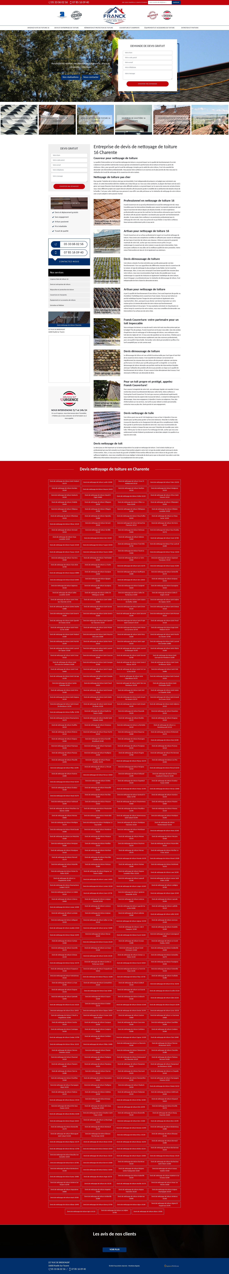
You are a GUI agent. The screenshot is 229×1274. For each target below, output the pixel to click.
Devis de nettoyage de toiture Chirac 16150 (64, 1044)
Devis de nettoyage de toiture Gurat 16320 (131, 935)
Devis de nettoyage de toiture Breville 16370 (164, 1107)
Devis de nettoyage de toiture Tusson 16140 (64, 545)
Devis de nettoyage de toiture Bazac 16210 (97, 1156)
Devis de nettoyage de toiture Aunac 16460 (64, 1177)
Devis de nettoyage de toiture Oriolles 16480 (97, 782)
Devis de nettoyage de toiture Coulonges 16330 (64, 1030)
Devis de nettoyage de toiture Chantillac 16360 (64, 1079)
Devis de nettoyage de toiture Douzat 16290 (164, 1005)
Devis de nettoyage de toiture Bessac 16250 (131, 1142)
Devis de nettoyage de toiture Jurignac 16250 (98, 914)
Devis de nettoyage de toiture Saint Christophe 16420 (164, 684)
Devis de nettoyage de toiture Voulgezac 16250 (164, 489)
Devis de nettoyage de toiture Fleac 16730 (131, 977)
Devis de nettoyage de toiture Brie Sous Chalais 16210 (64, 1107)
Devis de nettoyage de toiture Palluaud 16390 (131, 775)
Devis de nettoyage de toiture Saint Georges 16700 (98, 663)
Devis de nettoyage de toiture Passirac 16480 (64, 775)
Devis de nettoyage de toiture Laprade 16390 (164, 900)
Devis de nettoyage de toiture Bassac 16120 (164, 1156)
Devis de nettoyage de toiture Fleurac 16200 (98, 977)
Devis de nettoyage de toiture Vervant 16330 (98, 524)
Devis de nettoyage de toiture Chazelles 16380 (164, 1051)
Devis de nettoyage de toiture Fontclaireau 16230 (64, 977)
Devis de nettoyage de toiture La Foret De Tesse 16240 (131, 970)
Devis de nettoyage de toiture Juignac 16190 (131, 921)
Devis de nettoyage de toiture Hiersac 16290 (97, 935)
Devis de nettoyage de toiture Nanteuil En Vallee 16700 (131, 796)
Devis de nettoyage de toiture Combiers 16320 (98, 1037)
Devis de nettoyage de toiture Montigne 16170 (64, 824)
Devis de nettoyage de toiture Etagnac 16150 (64, 991)
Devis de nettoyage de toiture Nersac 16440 (164, 789)
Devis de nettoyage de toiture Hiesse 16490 (64, 935)
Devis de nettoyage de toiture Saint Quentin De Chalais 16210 (64, 622)
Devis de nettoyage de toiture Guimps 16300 (64, 942)
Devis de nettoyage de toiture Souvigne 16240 (98, 573)
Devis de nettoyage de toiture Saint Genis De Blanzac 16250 (164, 663)
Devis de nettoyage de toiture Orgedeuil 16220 (131, 782)
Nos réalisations (70, 77)
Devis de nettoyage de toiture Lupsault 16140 (131, 879)
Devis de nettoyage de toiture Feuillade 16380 (165, 977)
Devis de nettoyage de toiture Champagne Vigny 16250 (64, 1086)
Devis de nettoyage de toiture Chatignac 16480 (97, 1058)
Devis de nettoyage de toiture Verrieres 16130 (164, 524)
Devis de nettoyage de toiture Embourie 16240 (131, 998)
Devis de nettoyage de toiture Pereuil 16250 (164, 768)
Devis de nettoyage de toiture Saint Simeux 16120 (164, 608)
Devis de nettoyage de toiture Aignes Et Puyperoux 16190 (164, 1205)
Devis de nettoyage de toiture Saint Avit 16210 (131, 691)
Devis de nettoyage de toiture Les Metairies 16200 (64, 838)
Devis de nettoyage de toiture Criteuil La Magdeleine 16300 (64, 1016)
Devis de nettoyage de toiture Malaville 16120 (64, 865)
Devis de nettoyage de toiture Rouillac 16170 (131, 719)
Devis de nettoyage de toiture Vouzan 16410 (98, 489)
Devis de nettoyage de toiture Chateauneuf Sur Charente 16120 (131, 1058)
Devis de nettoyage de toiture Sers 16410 (131, 580)
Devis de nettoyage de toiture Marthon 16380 (98, 852)
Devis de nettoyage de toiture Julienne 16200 (131, 914)
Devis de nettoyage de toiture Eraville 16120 (164, 991)
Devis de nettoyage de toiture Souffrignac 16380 (131, 573)
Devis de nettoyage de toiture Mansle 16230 (131, 858)
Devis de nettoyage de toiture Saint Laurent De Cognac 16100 (64, 649)
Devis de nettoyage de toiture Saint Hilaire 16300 (165, 649)
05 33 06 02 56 (59, 2)
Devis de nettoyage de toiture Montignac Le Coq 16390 (97, 824)
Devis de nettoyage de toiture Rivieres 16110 (64, 733)
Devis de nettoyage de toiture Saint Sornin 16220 (98, 608)
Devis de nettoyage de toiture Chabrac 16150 (64, 1093)
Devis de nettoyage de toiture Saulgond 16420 (131, 587)
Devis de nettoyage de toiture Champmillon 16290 (131, 1079)
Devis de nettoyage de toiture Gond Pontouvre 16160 (131, 949)
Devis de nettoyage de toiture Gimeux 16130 (64, 956)
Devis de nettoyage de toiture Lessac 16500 (64, 907)
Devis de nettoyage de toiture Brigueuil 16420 (165, 1100)
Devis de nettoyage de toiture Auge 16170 (98, 1177)
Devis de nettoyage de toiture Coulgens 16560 (98, 1030)
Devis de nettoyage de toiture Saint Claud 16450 (98, 684)
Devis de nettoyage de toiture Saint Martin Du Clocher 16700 (164, 636)
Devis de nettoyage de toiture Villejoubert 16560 (165, 503)
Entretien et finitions (189, 28)
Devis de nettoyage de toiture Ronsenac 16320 (98, 726)
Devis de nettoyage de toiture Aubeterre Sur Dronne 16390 (164, 1177)
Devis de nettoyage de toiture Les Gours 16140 (98, 949)
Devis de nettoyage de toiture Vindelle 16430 (64, 503)
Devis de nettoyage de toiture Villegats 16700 (98, 510)
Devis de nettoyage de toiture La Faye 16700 (64, 984)
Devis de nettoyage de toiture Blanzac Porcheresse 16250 (98, 1135)
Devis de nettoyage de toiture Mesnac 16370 (131, 838)
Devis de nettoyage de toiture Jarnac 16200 (97, 928)
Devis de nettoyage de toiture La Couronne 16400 (164, 1016)
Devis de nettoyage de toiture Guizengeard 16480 (164, 935)
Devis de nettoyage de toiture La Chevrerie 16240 (131, 1044)
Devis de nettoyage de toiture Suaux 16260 (164, 566)
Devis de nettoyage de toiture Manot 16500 (164, 858)
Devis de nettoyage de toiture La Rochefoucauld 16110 (164, 726)
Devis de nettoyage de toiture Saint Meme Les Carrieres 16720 (131, 629)
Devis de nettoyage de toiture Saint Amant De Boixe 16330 (98, 705)
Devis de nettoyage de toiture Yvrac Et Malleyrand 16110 (131, 482)
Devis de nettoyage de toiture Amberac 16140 (164, 1198)
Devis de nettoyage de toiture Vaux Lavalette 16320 (64, 538)
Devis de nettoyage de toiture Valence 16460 (131, 538)
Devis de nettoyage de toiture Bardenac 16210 (131, 1163)
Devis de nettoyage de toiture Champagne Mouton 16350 (165, 1079)
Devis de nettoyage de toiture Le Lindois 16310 (64, 893)
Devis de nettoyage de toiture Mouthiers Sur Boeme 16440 (64, 810)
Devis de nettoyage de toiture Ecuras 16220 (64, 1005)
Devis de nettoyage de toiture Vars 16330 (98, 538)
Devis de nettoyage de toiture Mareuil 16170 (64, 858)
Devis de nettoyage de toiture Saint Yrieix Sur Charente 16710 (64, 601)
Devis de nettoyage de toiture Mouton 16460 (164, 803)
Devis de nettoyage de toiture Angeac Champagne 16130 (164, 1191)
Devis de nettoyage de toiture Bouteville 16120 (131, 1114)
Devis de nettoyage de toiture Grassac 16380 (131, 942)
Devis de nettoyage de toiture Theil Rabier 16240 (98, 559)
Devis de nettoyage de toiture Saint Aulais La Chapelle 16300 (165, 691)
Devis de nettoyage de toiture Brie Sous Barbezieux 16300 (98, 1107)
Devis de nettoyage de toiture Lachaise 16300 (64, 914)
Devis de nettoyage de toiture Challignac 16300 (97, 1086)
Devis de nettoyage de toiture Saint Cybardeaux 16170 (131, 677)
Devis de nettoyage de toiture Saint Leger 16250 (131, 643)
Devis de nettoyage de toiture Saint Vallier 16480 (98, 601)
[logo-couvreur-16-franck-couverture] (114, 15)
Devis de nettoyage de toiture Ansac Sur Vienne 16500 (164, 1184)
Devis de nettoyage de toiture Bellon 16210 (131, 1149)
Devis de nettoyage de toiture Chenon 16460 (97, 1051)
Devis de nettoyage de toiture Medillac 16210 (98, 845)
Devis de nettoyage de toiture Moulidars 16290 (131, 810)
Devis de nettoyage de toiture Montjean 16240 (164, 817)
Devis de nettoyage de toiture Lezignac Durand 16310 (98, 900)
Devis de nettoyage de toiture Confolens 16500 (131, 1030)
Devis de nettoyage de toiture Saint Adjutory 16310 (164, 705)
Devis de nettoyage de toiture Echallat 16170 (98, 1005)
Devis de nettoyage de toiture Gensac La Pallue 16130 (131, 956)
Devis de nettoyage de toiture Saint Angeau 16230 (64, 698)
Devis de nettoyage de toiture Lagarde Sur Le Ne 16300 (131, 907)
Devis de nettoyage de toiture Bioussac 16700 (165, 1135)
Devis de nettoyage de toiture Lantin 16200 (97, 482)
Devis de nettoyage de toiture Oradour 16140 (64, 789)
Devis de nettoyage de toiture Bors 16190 (164, 1121)
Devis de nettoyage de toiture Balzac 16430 (97, 1170)
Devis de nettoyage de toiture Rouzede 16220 (131, 712)
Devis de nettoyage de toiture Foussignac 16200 (164, 963)
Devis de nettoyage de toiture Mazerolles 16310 (164, 845)
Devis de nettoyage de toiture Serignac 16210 (165, 580)
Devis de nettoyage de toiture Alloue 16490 (64, 1205)
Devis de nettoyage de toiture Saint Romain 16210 (164, 615)
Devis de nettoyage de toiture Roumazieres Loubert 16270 (64, 886)
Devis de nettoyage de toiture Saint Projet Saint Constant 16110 (131, 622)
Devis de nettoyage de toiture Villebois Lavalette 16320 (164, 510)
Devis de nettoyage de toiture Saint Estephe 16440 (97, 677)
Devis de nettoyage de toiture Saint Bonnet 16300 (97, 691)
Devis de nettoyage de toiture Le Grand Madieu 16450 (164, 942)
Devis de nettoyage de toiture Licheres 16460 (64, 900)
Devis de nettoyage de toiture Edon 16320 (165, 998)
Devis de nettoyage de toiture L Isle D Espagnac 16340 (131, 928)
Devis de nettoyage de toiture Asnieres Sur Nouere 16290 (64, 1184)
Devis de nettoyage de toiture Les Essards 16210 (131, 991)
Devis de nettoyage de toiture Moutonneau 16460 (131, 803)
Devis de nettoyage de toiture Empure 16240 (98, 998)
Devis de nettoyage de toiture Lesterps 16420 (131, 900)
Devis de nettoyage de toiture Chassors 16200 (64, 1065)
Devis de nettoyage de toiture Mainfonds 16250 (164, 865)
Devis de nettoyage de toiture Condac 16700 (64, 1037)
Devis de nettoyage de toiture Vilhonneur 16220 (64, 517)
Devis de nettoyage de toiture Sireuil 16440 (64, 580)
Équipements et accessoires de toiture (159, 28)
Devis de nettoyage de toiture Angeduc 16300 (98, 1191)
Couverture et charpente (129, 28)
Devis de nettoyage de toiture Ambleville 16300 (97, 1198)
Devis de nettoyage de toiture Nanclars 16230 (165, 796)
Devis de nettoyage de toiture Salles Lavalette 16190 (64, 594)
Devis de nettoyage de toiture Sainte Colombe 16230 (64, 684)
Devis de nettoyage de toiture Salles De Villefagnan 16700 (98, 594)
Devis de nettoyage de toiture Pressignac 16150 (131, 747)
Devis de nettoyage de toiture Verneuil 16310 (64, 531)
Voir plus (115, 1249)
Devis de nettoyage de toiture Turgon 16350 (97, 545)
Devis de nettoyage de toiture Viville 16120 (131, 496)
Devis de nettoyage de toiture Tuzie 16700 (165, 538)
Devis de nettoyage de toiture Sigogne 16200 (98, 580)
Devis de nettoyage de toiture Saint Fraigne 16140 (97, 670)
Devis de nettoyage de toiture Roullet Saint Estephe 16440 (97, 719)
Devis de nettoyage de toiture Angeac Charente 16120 (131, 1191)
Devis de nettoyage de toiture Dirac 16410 (64, 1011)
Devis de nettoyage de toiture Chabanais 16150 (131, 1093)
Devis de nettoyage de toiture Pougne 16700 (131, 754)
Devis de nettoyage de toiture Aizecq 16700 (97, 1205)
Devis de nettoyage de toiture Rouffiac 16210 (64, 726)
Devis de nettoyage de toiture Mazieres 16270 (131, 845)
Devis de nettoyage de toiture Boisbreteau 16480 (165, 1128)
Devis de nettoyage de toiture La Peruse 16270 (98, 768)
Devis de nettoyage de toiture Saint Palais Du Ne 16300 (64, 629)
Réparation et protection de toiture (98, 28)
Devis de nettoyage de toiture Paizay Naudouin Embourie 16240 (164, 775)
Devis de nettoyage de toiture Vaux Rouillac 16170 (164, 531)
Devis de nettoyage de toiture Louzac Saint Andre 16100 (164, 879)
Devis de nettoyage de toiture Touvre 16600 (97, 552)
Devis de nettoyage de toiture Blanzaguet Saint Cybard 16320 (64, 1135)
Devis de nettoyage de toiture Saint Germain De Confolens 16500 (64, 663)
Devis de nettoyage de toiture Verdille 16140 (97, 531)
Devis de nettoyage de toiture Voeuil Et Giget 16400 (98, 496)
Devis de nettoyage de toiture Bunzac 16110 (64, 1100)
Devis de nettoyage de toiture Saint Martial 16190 (64, 643)
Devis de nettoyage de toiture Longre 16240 (131, 886)
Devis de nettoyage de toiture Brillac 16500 (131, 1100)
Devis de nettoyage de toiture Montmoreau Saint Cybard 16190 (131, 817)
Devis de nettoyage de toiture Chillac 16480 (97, 1044)
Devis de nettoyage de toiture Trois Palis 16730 (131, 545)
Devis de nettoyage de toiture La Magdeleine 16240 (64, 879)
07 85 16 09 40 (80, 2)
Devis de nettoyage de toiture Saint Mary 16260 (131, 636)
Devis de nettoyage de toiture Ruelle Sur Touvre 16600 (97, 712)
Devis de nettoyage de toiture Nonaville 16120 (98, 789)
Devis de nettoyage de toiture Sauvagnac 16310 (164, 587)
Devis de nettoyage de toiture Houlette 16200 (165, 928)
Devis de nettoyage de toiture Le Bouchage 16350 (97, 1121)
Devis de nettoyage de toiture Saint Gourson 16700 (98, 657)
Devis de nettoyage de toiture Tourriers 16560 (64, 559)
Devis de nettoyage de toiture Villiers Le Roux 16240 (131, 503)
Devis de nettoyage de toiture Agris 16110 (81, 1211)
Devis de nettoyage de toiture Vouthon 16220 (131, 489)
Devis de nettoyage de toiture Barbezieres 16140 (64, 1170)
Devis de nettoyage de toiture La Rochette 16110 (131, 726)
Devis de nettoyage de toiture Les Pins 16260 (164, 761)
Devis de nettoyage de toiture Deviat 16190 (131, 1011)
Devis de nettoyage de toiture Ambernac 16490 (131, 1198)
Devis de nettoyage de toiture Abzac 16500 (148, 1211)
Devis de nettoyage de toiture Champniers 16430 (98, 1079)
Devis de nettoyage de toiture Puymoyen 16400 (97, 747)
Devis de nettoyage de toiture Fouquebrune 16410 (97, 970)
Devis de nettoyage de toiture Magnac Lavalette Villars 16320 (131, 872)
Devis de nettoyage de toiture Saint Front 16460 (64, 670)
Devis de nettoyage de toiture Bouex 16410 (64, 1121)
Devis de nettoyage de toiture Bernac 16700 (64, 1149)
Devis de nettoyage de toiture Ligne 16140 (165, 893)
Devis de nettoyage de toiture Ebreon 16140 (131, 1005)
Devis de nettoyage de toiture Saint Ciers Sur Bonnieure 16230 (131, 684)
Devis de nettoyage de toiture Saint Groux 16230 (64, 657)
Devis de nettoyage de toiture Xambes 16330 (64, 489)
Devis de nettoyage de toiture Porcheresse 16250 (165, 754)
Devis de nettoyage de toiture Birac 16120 (131, 1135)
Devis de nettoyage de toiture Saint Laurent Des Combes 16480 (164, 643)
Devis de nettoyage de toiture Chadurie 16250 (131, 1086)
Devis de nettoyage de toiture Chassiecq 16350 (98, 1065)
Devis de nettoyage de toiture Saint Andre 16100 (98, 698)
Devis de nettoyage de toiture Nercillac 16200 (98, 796)
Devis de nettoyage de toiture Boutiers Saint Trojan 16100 (98, 1114)
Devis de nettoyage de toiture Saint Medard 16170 (64, 482)
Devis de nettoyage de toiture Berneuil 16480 (164, 1142)
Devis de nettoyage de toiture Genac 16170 (64, 963)
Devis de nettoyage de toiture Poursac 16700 (64, 754)
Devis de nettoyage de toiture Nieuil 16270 (64, 796)
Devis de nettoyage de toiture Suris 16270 (131, 566)
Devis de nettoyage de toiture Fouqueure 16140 (64, 970)
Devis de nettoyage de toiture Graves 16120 (97, 942)
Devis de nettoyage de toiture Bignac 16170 (64, 1142)
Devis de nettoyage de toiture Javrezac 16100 (165, 921)
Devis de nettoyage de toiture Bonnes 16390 (131, 1128)
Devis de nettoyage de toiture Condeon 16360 (165, 1030)
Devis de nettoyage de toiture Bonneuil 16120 (98, 1128)
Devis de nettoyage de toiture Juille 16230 (165, 914)
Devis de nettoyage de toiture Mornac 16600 (64, 817)
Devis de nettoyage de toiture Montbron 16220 (97, 831)
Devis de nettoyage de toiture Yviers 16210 (164, 482)
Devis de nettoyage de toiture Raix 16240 (164, 740)
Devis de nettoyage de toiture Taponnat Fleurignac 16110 (164, 559)
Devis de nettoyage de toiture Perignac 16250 (131, 768)
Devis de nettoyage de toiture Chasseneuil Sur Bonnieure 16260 (165, 1065)
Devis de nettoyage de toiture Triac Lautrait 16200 (164, 545)
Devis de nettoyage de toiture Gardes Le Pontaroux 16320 (97, 963)
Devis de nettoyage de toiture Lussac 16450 (97, 879)
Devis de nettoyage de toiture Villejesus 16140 (64, 510)
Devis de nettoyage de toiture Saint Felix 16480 (164, 670)
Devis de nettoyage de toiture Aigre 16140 (131, 1205)
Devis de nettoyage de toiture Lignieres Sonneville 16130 (131, 893)
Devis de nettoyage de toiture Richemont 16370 (164, 733)
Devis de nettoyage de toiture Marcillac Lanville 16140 (98, 858)
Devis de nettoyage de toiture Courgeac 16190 (98, 1023)
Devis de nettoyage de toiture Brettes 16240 (64, 1114)
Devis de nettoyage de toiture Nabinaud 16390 (64, 803)
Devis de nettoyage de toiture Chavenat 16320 (64, 1058)
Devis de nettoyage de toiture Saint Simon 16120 (131, 608)
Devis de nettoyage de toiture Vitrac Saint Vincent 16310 (165, 496)
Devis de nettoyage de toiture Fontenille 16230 (164, 970)
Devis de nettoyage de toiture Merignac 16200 (64, 845)
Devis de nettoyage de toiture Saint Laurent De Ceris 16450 (97, 649)
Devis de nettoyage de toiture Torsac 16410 (164, 552)
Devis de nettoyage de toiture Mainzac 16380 (98, 865)
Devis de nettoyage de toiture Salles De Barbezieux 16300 (131, 594)
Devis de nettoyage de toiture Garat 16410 (131, 963)
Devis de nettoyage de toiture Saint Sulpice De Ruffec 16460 (131, 601)
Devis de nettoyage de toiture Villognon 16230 (98, 503)
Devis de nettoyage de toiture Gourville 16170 (64, 949)
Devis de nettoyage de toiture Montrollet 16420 (98, 817)
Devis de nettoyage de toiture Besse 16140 (98, 1142)
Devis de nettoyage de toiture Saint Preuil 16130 (164, 622)
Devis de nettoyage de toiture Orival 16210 (64, 782)
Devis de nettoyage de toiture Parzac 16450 (97, 775)
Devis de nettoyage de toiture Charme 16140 (98, 1072)
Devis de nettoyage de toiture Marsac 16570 (131, 852)
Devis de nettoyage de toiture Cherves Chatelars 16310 (64, 1051)
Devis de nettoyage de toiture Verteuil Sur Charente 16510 (131, 524)
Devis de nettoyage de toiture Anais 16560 (64, 1198)
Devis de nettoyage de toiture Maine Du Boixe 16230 (64, 872)
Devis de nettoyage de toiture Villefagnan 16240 (131, 510)
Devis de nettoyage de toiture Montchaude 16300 (64, 831)
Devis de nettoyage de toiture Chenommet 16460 (131, 1051)
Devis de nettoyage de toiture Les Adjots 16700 (114, 1212)
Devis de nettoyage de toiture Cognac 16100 (131, 1037)
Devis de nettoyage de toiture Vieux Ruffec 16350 (131, 517)
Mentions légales (134, 1266)
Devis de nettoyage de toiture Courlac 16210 (64, 1023)
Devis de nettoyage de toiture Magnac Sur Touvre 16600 (98, 872)
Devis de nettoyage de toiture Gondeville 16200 (164, 949)
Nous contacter (91, 77)
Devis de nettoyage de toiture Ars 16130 (97, 1184)
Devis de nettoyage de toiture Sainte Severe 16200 (97, 615)
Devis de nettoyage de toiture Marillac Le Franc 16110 (164, 852)
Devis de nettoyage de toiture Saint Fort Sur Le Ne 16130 (131, 670)
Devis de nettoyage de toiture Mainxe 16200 (131, 865)
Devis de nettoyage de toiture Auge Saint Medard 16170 (164, 629)
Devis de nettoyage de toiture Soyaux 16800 (64, 573)
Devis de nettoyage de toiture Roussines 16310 (164, 712)
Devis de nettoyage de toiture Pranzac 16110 (164, 747)
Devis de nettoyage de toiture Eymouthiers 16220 (98, 984)
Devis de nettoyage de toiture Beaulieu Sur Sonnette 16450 (64, 1156)
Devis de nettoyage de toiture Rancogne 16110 (131, 740)
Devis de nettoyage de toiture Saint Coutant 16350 (164, 677)
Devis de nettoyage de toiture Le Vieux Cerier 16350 (164, 517)
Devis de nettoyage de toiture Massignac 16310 (64, 852)
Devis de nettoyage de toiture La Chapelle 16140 (165, 1072)
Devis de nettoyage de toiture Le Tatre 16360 (131, 559)
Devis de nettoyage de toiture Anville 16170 (131, 1184)
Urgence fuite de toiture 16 (38, 28)
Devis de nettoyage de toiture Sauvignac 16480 (97, 587)
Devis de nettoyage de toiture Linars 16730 (97, 893)
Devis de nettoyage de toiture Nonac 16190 (131, 789)
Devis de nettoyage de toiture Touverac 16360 (131, 552)
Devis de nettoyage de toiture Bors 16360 (131, 1121)
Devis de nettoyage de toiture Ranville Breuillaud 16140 (98, 740)
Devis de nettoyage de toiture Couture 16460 (131, 1016)
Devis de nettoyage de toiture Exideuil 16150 (131, 984)
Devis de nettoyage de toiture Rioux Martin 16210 (97, 733)
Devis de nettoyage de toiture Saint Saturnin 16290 (131, 615)
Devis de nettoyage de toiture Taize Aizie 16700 (64, 566)
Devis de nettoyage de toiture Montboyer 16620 (131, 831)
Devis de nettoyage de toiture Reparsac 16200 (131, 733)
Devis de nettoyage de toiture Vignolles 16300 (98, 517)
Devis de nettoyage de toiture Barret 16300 (97, 1163)
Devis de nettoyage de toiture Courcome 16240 (131, 1023)
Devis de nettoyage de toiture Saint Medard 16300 (64, 636)
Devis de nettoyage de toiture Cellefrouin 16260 (164, 1093)
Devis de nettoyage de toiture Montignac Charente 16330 (131, 824)
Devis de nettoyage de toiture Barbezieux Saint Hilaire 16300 (164, 1163)
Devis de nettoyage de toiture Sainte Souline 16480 (64, 608)
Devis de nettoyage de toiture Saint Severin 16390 (64, 615)
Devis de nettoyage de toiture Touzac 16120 (64, 552)
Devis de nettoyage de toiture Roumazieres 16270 (64, 719)
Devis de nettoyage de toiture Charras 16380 (64, 1072)
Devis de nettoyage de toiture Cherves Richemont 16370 (164, 1044)
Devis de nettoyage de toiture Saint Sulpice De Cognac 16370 (164, 601)
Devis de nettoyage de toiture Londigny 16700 (165, 886)
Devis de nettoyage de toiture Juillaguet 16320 (64, 921)
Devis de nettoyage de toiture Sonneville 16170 (164, 573)
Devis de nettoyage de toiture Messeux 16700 (98, 838)
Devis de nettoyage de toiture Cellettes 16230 (98, 1093)
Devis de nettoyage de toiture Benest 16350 (97, 1149)
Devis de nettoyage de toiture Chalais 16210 (164, 1086)
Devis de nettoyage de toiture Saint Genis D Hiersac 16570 (131, 663)
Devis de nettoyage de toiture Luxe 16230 (165, 872)
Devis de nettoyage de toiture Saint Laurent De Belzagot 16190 (131, 649)
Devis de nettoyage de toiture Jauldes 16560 (64, 928)
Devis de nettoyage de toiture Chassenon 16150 (131, 1065)
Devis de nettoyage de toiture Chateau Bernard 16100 (164, 1058)
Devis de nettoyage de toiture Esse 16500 (98, 991)
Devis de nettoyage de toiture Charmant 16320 (131, 1072)
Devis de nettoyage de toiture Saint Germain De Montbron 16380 (164, 657)
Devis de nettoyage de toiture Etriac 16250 (164, 984)
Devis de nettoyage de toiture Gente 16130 (97, 956)
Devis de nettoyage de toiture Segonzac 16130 (64, 587)
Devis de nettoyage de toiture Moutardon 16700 (98, 810)
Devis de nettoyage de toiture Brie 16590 (131, 1107)
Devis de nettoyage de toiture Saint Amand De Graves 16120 (164, 698)
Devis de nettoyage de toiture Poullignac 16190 (97, 754)
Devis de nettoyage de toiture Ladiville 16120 (164, 907)
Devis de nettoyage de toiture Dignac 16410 (97, 1011)
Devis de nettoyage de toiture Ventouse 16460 (131, 531)
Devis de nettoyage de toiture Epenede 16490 (64, 998)
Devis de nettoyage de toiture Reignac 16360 (64, 740)
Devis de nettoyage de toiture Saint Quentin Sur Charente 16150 (97, 622)
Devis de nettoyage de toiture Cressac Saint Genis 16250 (97, 1016)
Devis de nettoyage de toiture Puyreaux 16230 (64, 747)
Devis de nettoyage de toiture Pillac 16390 (64, 768)
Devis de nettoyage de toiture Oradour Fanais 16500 (164, 782)
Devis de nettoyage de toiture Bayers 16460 (131, 1156)
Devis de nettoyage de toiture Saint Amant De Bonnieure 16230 (64, 705)
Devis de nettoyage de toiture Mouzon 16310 (98, 803)
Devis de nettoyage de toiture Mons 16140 (164, 831)
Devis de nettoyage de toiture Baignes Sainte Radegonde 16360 (131, 1170)
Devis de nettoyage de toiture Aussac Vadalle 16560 (164, 1170)
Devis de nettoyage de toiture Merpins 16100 (164, 838)
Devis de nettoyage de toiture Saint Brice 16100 (64, 691)
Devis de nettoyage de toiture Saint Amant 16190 (131, 705)
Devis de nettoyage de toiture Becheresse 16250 (165, 1149)
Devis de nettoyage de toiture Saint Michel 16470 (98, 629)
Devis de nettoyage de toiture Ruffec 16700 (64, 712)
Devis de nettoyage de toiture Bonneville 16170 (64, 1128)
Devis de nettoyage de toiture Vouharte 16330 (64, 496)
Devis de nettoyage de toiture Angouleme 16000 (64, 1191)
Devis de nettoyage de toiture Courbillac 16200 (164, 1023)
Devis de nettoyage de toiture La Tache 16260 (98, 566)
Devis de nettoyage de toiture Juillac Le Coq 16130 (97, 921)
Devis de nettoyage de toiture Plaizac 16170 (131, 761)
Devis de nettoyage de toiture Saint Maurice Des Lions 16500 (98, 636)
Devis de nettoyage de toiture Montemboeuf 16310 (164, 824)
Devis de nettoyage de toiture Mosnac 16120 (164, 810)
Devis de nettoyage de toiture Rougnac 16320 (165, 719)
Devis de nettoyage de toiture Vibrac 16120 (64, 524)
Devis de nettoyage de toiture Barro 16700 (64, 1163)
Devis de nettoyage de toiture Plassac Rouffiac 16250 (97, 761)
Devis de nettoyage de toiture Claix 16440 (165, 1037)
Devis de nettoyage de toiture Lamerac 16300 (98, 907)
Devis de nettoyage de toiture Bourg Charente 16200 (165, 1114)
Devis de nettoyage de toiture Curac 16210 (164, 1011)
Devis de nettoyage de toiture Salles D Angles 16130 (164, 594)
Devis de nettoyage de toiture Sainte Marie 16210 (97, 643)
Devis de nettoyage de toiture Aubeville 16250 (131, 1177)
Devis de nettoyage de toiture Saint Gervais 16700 (131, 657)
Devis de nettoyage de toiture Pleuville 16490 (64, 761)
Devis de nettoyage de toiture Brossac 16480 (97, 1100)
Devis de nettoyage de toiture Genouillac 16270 (164, 956)
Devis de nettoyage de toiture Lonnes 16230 (97, 886)
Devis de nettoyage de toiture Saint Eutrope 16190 (64, 677)
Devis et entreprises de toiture (66, 28)
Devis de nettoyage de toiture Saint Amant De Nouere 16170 (131, 698)
